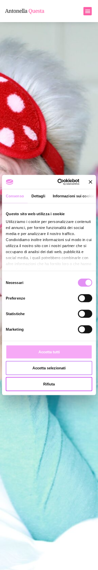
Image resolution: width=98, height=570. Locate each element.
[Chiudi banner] (90, 182)
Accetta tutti (49, 352)
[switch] (85, 298)
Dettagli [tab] (38, 196)
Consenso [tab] (15, 196)
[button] (87, 11)
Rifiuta (49, 384)
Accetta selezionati (49, 368)
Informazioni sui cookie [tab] (73, 196)
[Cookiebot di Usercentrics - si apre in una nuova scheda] (59, 182)
